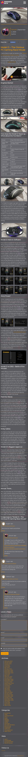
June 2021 (7, 674)
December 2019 (8, 695)
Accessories (7, 713)
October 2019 (8, 697)
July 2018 (7, 701)
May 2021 (6, 675)
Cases (5, 714)
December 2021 (8, 670)
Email (3, 637)
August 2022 (7, 663)
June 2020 (7, 687)
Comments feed (8, 741)
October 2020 (8, 682)
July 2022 (7, 665)
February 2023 (8, 661)
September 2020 (9, 683)
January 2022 (8, 669)
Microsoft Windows (9, 724)
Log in (6, 739)
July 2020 (7, 686)
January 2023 (8, 662)
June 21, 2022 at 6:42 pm (11, 538)
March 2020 (7, 691)
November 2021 (8, 671)
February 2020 (8, 692)
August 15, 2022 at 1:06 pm (9, 563)
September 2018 (8, 700)
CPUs (5, 717)
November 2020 (8, 680)
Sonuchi (14, 29)
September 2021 (8, 673)
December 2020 (8, 679)
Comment (4, 619)
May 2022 (7, 667)
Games (6, 722)
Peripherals (7, 727)
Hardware (7, 723)
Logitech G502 (12, 62)
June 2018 (7, 702)
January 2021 (8, 678)
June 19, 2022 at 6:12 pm (8, 526)
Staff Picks (7, 728)
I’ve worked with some (19, 332)
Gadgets (6, 721)
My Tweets (3, 750)
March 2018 (7, 705)
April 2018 (7, 704)
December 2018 (8, 699)
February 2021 (8, 676)
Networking (7, 726)
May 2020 (7, 688)
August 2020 (8, 684)
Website (3, 643)
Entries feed (7, 740)
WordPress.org (8, 743)
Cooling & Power (8, 715)
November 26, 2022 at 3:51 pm (10, 579)
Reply (3, 530)
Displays (6, 719)
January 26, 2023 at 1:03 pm (12, 594)
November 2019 (8, 696)
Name (3, 632)
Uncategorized (8, 730)
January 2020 (8, 693)
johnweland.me (20, 755)
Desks (6, 718)
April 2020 (7, 689)
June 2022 (7, 666)
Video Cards (7, 731)
